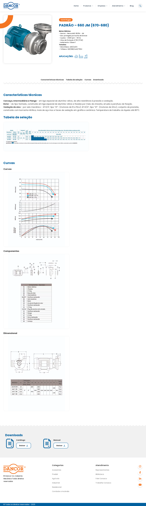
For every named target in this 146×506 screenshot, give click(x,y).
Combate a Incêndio (60, 491)
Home (76, 6)
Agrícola (55, 478)
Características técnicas (52, 79)
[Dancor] (11, 6)
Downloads (98, 79)
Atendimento (117, 6)
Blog (132, 6)
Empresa (101, 6)
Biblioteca (100, 474)
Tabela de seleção (74, 79)
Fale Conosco (101, 478)
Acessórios (56, 470)
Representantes (102, 470)
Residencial (56, 487)
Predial (55, 474)
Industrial (56, 483)
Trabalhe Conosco (103, 483)
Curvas (88, 79)
